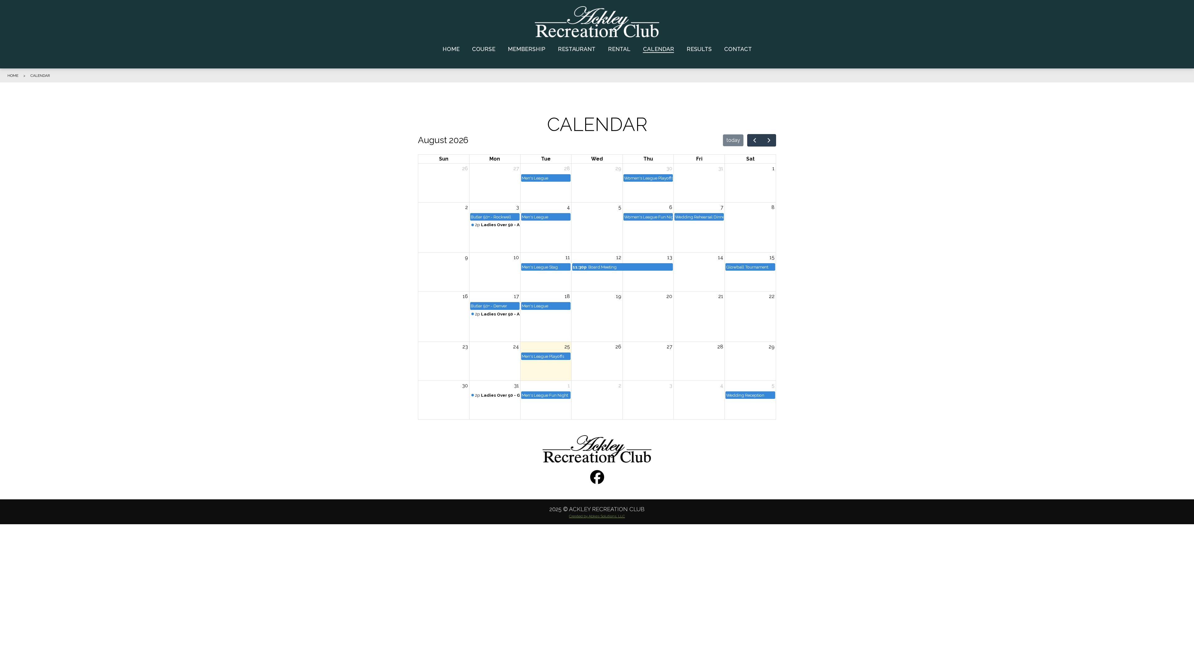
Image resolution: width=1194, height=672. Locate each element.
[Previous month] (754, 140)
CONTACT (738, 49)
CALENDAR (658, 49)
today (733, 140)
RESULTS (699, 49)
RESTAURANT (576, 49)
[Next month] (768, 140)
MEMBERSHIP (526, 49)
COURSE (483, 49)
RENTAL (619, 49)
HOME (451, 49)
